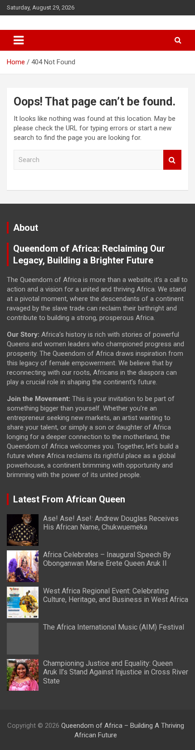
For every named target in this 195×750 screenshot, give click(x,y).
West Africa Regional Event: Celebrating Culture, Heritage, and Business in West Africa (115, 595)
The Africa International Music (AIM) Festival (113, 627)
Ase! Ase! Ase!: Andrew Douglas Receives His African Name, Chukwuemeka (111, 522)
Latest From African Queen (69, 499)
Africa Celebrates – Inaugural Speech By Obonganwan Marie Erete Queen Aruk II (107, 559)
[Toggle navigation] (18, 40)
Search (172, 160)
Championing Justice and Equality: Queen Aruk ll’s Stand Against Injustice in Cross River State (115, 672)
